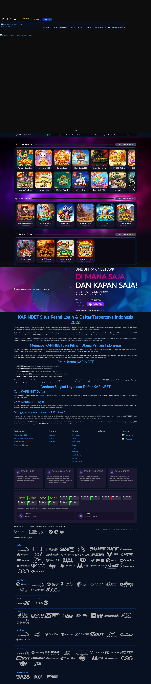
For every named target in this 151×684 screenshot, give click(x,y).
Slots (56, 27)
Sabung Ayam (117, 27)
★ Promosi (25, 18)
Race (73, 27)
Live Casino (64, 27)
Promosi (52, 435)
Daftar (47, 19)
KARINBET (28, 327)
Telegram (129, 439)
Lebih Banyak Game (126, 144)
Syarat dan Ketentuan (21, 445)
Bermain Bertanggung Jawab (23, 438)
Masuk (36, 19)
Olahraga (88, 27)
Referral (52, 442)
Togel (80, 27)
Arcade (107, 27)
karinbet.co (42, 395)
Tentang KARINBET (20, 435)
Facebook (129, 435)
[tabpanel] (75, 75)
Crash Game (98, 27)
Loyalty (51, 438)
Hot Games (47, 27)
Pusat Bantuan (19, 442)
